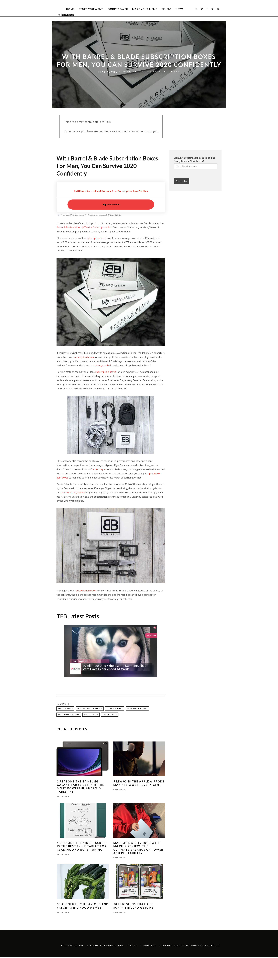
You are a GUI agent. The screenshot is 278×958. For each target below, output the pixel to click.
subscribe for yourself (73, 492)
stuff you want (115, 708)
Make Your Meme (144, 9)
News (180, 9)
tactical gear (110, 714)
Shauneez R (63, 796)
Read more (151, 635)
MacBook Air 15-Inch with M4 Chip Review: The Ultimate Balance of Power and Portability (138, 848)
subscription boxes (83, 357)
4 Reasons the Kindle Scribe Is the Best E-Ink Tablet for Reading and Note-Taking (82, 846)
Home (70, 9)
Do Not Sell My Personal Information (191, 946)
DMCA (133, 946)
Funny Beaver (117, 9)
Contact (150, 946)
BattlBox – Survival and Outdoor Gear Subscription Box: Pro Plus (111, 191)
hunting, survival (102, 365)
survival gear (91, 714)
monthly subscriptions (89, 708)
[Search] (219, 9)
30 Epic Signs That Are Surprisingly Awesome (133, 906)
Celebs (166, 9)
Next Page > (63, 704)
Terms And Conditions (107, 946)
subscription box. (95, 238)
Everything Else (135, 72)
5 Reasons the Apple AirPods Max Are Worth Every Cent (138, 783)
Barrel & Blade (65, 708)
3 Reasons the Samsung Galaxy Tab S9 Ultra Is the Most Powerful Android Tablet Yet (80, 786)
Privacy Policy (72, 946)
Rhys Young (108, 72)
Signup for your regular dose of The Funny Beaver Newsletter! (194, 159)
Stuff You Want (91, 9)
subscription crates (68, 714)
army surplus (99, 469)
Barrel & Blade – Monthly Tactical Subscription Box (84, 227)
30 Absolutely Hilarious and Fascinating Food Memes (83, 906)
